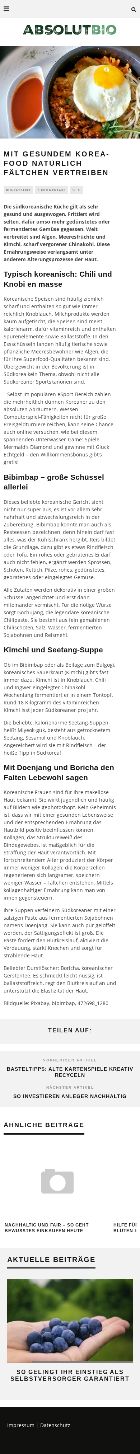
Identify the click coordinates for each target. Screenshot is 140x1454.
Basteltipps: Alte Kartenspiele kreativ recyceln (70, 1072)
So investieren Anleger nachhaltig (70, 1096)
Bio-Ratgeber (18, 190)
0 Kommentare (51, 190)
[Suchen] (133, 9)
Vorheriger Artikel (70, 1060)
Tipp (24, 752)
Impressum (20, 1425)
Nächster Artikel (70, 1087)
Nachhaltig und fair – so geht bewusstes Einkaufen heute (47, 1228)
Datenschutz (55, 1425)
